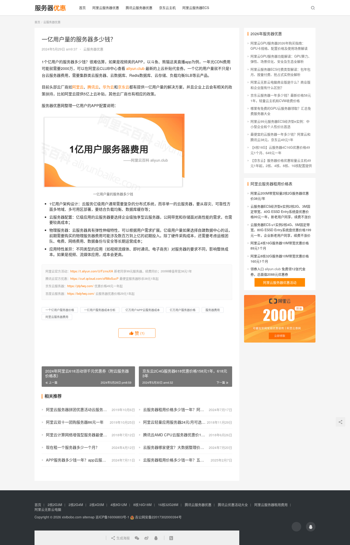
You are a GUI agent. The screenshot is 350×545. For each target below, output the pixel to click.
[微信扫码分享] (137, 538)
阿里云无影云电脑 (48, 509)
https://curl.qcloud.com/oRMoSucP (94, 278)
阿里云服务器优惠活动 (279, 282)
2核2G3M (55, 504)
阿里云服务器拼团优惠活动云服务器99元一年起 (86, 409)
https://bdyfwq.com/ (81, 293)
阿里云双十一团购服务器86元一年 (75, 422)
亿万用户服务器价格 (182, 310)
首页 (82, 7)
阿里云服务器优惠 (105, 7)
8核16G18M (142, 504)
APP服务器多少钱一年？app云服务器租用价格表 (87, 460)
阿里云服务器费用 (56, 317)
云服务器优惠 (93, 49)
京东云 (123, 87)
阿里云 (78, 87)
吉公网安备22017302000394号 (158, 517)
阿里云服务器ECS (195, 7)
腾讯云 (93, 87)
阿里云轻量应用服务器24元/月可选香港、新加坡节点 (187, 422)
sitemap (89, 517)
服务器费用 (212, 310)
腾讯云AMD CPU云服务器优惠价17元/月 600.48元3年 (187, 434)
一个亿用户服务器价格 (59, 310)
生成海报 (122, 537)
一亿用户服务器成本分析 (99, 310)
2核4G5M (97, 504)
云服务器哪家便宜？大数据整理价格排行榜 (179, 447)
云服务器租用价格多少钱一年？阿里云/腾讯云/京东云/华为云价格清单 (187, 409)
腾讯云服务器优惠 (139, 7)
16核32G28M (168, 504)
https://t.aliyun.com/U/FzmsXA (91, 271)
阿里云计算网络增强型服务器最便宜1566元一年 (86, 434)
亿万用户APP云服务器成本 (142, 310)
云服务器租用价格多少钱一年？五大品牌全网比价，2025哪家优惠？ (187, 460)
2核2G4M (76, 504)
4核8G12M (118, 504)
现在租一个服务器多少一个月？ (72, 447)
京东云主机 (167, 7)
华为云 (108, 87)
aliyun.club (135, 68)
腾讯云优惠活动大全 (233, 504)
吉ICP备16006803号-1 (112, 517)
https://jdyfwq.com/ (80, 286)
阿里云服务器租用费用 (271, 504)
